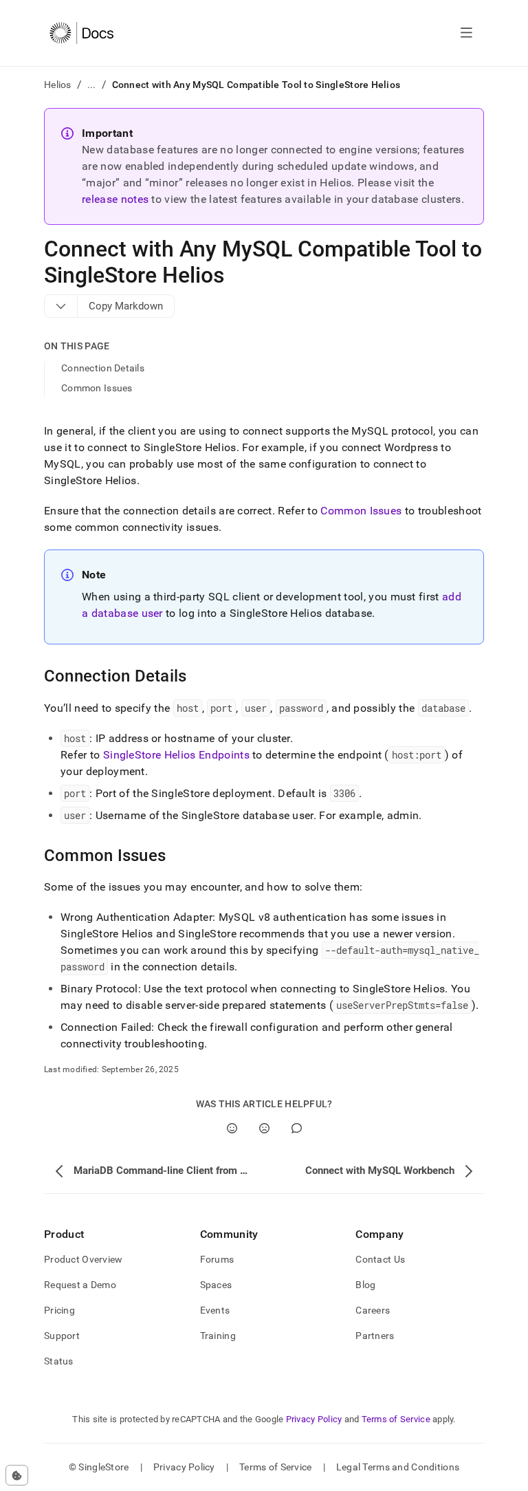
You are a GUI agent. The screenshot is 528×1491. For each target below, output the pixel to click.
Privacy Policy (314, 1419)
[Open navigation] (466, 33)
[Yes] (232, 1128)
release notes (115, 199)
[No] (264, 1128)
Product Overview (83, 1259)
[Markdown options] (61, 306)
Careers (372, 1310)
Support (62, 1335)
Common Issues (97, 387)
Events (215, 1310)
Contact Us (380, 1259)
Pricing (59, 1310)
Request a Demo (80, 1284)
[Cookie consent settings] (17, 1475)
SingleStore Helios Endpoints (176, 754)
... (91, 84)
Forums (217, 1259)
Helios (58, 84)
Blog (365, 1284)
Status (59, 1361)
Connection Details (102, 367)
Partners (374, 1335)
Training (218, 1335)
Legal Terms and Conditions (397, 1466)
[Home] (81, 33)
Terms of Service (396, 1419)
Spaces (216, 1284)
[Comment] (296, 1128)
